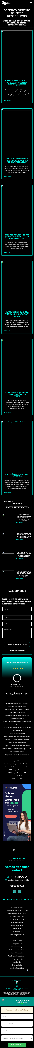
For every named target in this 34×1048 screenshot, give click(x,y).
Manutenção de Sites (17, 919)
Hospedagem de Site (17, 935)
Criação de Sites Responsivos (12, 721)
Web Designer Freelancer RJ (17, 773)
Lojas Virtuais (17, 761)
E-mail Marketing (17, 922)
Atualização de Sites (17, 916)
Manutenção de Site (17, 776)
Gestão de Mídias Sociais (17, 950)
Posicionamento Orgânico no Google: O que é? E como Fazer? (17, 394)
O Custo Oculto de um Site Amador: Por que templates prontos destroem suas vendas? (17, 314)
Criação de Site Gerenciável (17, 733)
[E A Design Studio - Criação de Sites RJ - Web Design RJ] (17, 984)
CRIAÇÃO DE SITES (17, 693)
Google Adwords (17, 959)
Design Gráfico (17, 944)
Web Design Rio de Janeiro (17, 712)
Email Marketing (17, 965)
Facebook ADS (17, 932)
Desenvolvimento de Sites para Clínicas (17, 715)
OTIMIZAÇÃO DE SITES (16, 23)
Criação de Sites (17, 907)
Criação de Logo (17, 947)
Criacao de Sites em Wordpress (12, 727)
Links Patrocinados (17, 953)
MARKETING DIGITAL (17, 25)
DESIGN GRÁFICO (22, 21)
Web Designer (8, 764)
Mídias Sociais (26, 993)
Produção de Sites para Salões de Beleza (17, 739)
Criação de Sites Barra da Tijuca (12, 748)
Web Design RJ (17, 779)
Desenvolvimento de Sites (21, 767)
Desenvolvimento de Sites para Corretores (17, 736)
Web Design (17, 928)
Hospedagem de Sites (13, 994)
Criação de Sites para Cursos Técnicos (17, 709)
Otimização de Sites (17, 968)
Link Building (17, 962)
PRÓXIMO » (17, 503)
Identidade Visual (17, 941)
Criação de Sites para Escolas (17, 706)
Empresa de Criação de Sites (14, 754)
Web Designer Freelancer (17, 770)
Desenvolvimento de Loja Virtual (17, 910)
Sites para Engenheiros (17, 718)
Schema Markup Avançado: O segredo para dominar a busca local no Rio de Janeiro (17, 83)
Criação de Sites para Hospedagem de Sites (17, 745)
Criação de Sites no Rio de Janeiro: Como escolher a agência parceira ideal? (17, 160)
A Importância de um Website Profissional (17, 475)
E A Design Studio (17, 859)
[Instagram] (19, 891)
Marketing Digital (17, 925)
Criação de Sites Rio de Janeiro (17, 742)
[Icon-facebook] (14, 891)
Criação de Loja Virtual (25, 992)
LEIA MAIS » (7, 100)
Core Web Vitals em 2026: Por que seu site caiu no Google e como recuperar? (17, 236)
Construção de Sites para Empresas (17, 703)
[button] (31, 3)
